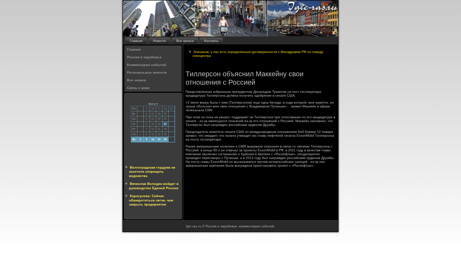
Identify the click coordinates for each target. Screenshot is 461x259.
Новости (159, 41)
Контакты (211, 41)
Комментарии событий (146, 65)
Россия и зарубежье (144, 57)
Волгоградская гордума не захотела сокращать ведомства (152, 171)
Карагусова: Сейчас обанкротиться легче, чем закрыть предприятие (151, 200)
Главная (136, 41)
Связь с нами (138, 88)
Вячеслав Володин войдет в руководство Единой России (154, 186)
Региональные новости (147, 72)
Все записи (185, 41)
